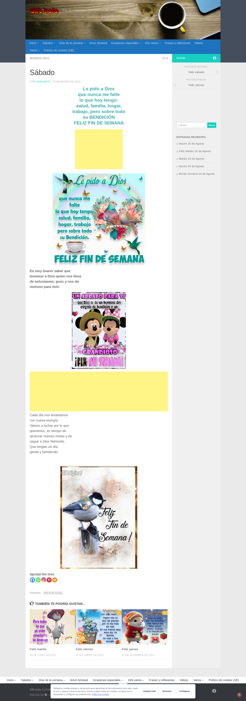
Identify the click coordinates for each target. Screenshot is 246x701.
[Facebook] (32, 579)
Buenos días (39, 58)
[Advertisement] (99, 149)
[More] (54, 579)
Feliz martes (38, 649)
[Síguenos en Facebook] (214, 58)
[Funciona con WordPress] (46, 695)
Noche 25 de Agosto (191, 143)
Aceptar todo (149, 691)
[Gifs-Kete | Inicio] (44, 11)
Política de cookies (100, 694)
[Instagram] (43, 579)
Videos (198, 43)
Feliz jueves (130, 649)
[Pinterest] (49, 579)
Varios (33, 50)
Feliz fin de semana (53, 593)
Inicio (33, 43)
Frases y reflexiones (177, 43)
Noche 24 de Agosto (191, 166)
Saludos (48, 43)
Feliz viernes (84, 649)
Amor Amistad (98, 43)
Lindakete (43, 81)
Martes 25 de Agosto (191, 158)
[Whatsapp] (38, 579)
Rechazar (167, 691)
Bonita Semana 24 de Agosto (197, 173)
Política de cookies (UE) (59, 50)
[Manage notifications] (239, 694)
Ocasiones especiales (125, 43)
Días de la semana (71, 43)
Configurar (184, 691)
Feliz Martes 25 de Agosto (195, 151)
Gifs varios (151, 43)
